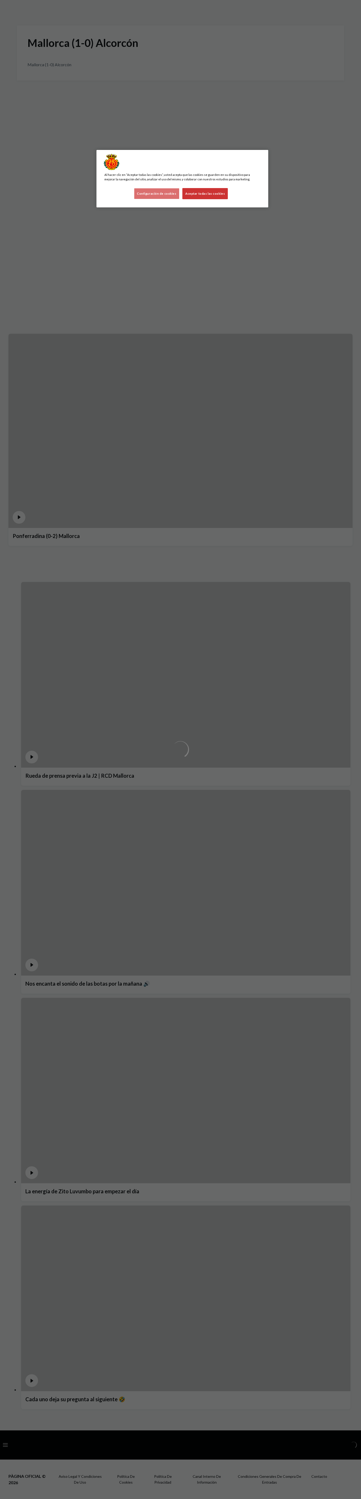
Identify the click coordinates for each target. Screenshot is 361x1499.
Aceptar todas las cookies (205, 193)
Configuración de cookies (157, 193)
